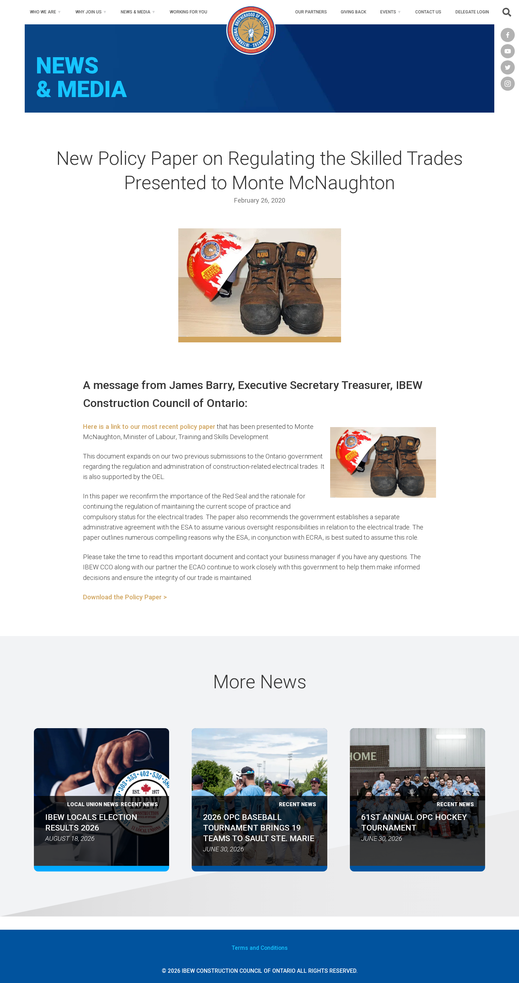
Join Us (89, 12)
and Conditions (260, 948)
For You (188, 12)
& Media (135, 12)
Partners (311, 12)
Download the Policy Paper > (125, 597)
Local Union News (92, 804)
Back (353, 12)
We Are (43, 12)
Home (251, 12)
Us (428, 12)
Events (388, 12)
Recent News (139, 804)
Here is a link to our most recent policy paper (149, 426)
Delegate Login (472, 12)
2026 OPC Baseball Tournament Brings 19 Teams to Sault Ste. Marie (258, 828)
